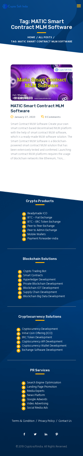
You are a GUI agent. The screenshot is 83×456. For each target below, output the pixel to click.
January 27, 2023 (25, 117)
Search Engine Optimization (44, 382)
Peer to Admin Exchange (42, 230)
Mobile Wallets (36, 234)
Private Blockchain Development (43, 283)
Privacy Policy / (48, 421)
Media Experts (35, 391)
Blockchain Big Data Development (44, 296)
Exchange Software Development (42, 350)
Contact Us (64, 421)
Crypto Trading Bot (34, 271)
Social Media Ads (37, 407)
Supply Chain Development (40, 292)
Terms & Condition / (25, 421)
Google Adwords (37, 399)
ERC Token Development (37, 337)
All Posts (45, 37)
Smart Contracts (33, 275)
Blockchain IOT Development (41, 288)
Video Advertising (37, 403)
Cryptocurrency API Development (42, 341)
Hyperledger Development (39, 279)
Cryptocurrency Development (40, 329)
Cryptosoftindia (33, 446)
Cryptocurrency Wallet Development (44, 345)
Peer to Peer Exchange (41, 226)
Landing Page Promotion (42, 387)
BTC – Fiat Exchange (39, 217)
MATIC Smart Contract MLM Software (37, 108)
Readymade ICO (37, 213)
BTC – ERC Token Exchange (44, 222)
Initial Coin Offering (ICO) (37, 333)
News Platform (36, 395)
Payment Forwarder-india (42, 238)
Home (31, 38)
